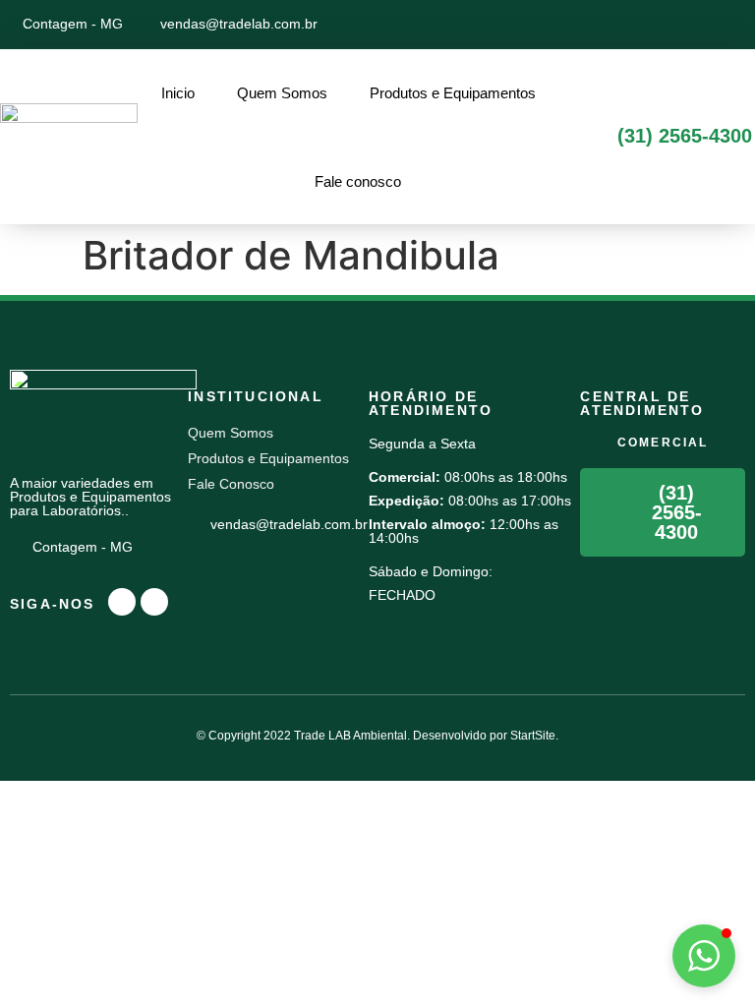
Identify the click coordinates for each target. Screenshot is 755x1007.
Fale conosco (358, 181)
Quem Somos (282, 93)
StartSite (532, 735)
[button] (703, 955)
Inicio (178, 93)
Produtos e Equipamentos (453, 93)
